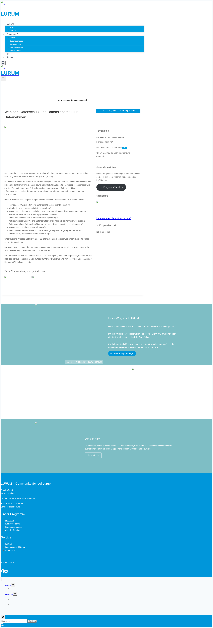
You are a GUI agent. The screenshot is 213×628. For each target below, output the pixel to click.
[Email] (6, 570)
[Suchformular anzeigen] (3, 63)
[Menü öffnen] (3, 78)
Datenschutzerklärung (15, 547)
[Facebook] (2, 570)
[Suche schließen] (3, 617)
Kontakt (10, 57)
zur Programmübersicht (111, 187)
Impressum (10, 550)
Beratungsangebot (16, 47)
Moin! (12, 27)
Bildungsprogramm (16, 41)
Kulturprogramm (15, 44)
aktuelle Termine (15, 51)
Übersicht (13, 37)
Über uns (13, 30)
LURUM (8, 585)
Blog (9, 54)
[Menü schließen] (1, 579)
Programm (9, 594)
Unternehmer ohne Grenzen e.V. (113, 218)
